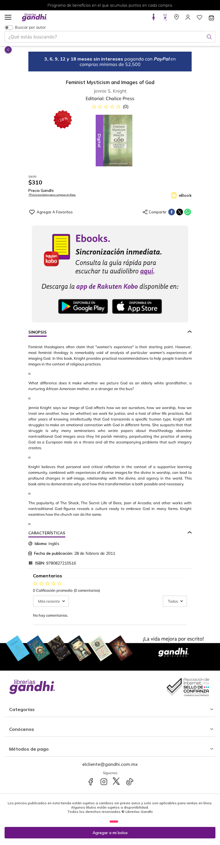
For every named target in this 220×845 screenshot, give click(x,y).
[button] (8, 18)
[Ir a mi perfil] (187, 19)
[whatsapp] (187, 212)
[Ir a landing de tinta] (153, 19)
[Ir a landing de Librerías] (176, 19)
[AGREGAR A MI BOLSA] (110, 832)
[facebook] (171, 212)
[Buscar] (209, 36)
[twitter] (179, 212)
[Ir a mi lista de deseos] (199, 19)
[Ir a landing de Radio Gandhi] (165, 19)
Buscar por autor (30, 27)
